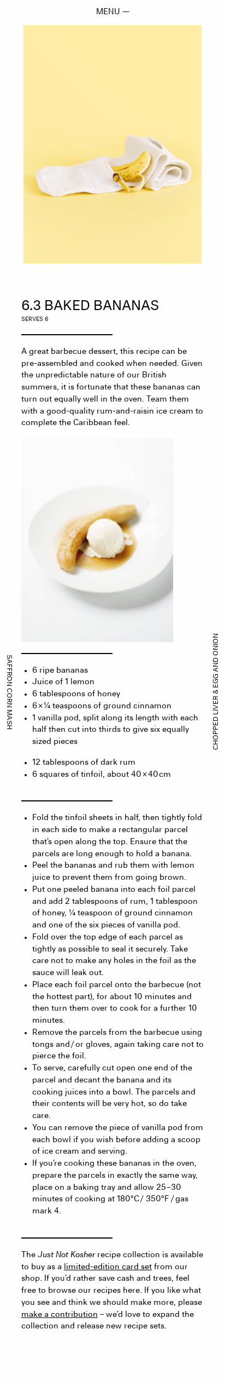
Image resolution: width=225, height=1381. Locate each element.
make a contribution (59, 1315)
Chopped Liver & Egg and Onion (216, 691)
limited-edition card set (108, 1267)
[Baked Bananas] (112, 144)
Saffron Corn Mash (8, 691)
